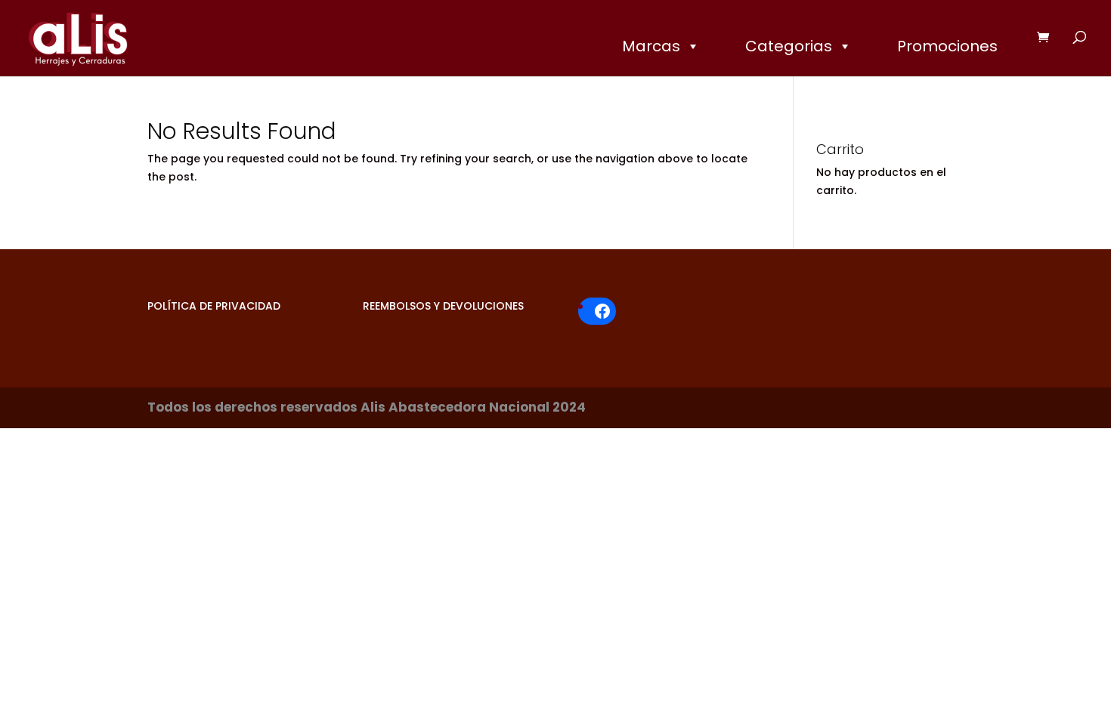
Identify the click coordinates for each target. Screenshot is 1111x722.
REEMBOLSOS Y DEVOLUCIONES (443, 305)
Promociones (947, 46)
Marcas (651, 46)
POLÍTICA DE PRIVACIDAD (213, 305)
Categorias (788, 46)
